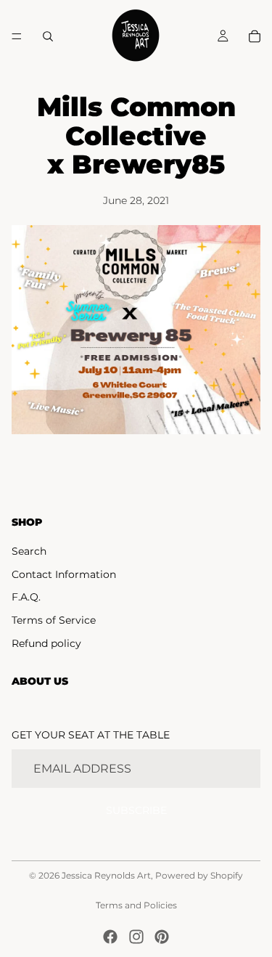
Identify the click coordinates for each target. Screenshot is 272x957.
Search (29, 551)
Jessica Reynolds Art (106, 875)
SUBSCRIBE (136, 810)
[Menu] (16, 36)
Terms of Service (54, 620)
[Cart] (255, 36)
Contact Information (64, 574)
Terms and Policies (136, 905)
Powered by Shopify (199, 875)
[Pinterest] (161, 936)
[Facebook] (110, 936)
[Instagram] (136, 936)
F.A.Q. (26, 596)
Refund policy (46, 642)
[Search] (48, 36)
